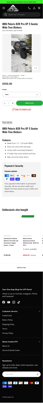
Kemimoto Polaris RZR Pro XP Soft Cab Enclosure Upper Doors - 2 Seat (11, 241)
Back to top (21, 267)
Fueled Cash (7, 315)
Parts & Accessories (13, 75)
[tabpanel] (21, 142)
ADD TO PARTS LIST (23, 109)
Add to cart (29, 103)
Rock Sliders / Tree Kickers (10, 77)
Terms (4, 328)
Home (4, 75)
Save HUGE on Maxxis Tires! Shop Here (21, 2)
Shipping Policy (8, 324)
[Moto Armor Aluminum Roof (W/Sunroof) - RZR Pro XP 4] (31, 225)
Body (22, 75)
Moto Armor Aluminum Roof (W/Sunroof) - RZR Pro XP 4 (31, 241)
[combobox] (21, 14)
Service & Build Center (11, 350)
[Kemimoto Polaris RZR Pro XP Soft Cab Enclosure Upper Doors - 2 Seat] (12, 225)
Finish (4, 89)
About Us (5, 346)
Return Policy (7, 320)
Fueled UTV (10, 397)
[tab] (7, 121)
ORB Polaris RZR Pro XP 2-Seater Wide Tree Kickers (17, 78)
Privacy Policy (7, 333)
